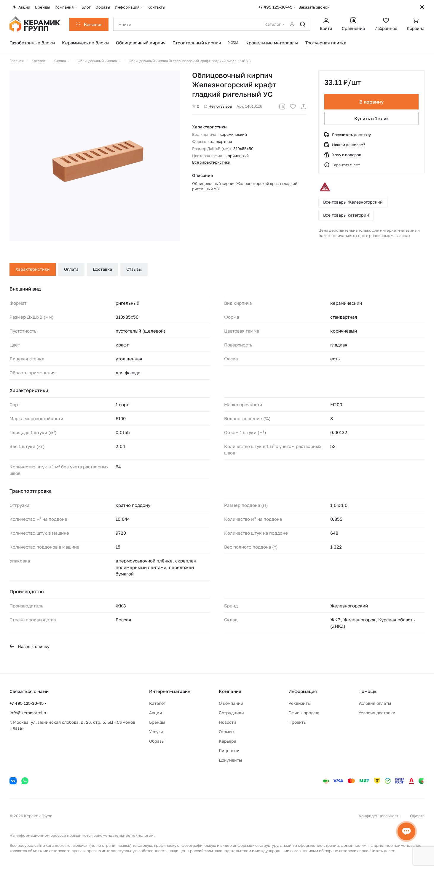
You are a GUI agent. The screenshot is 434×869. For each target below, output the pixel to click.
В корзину (371, 102)
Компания (230, 691)
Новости (227, 722)
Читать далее (382, 850)
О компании (231, 703)
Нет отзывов (220, 106)
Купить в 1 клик (371, 118)
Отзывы (134, 269)
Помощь (367, 691)
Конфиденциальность (380, 815)
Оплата (71, 269)
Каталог (157, 703)
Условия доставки (376, 712)
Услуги (156, 731)
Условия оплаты (374, 703)
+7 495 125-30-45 (275, 6)
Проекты (297, 722)
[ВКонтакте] (13, 780)
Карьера (227, 741)
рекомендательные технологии (123, 835)
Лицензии (229, 750)
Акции (155, 712)
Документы (230, 759)
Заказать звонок (314, 7)
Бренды (157, 722)
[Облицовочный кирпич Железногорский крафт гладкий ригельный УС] (94, 155)
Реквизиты (299, 703)
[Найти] (302, 24)
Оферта (417, 815)
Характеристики (32, 269)
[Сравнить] (282, 106)
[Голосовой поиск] (292, 24)
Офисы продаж (303, 712)
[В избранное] (293, 106)
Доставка (102, 269)
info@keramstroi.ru (28, 712)
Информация (302, 691)
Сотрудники (231, 712)
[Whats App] (24, 780)
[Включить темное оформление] (422, 7)
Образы (157, 741)
